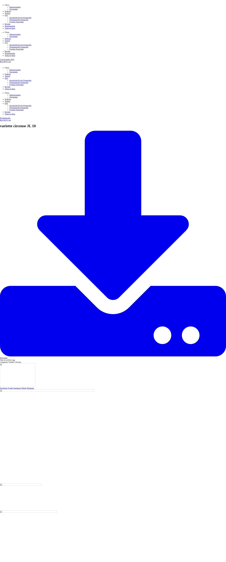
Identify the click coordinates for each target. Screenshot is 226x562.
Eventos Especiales (16, 22)
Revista (7, 24)
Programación (10, 26)
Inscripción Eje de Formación (20, 18)
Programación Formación (18, 20)
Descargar (4, 358)
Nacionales (13, 9)
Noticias (8, 11)
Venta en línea (10, 28)
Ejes (6, 78)
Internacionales (15, 7)
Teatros (7, 13)
